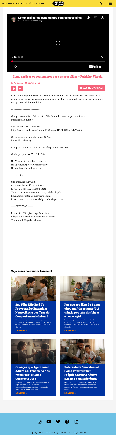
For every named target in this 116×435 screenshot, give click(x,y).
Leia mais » (21, 330)
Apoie (4, 3)
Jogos (19, 3)
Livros (11, 3)
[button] (101, 3)
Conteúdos (28, 3)
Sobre (41, 3)
